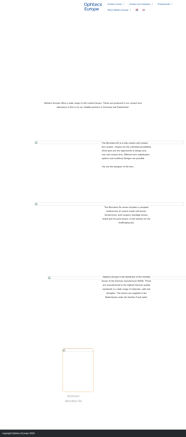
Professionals (164, 4)
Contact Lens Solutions (139, 4)
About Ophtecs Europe (118, 10)
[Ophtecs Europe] (93, 7)
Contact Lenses (115, 4)
